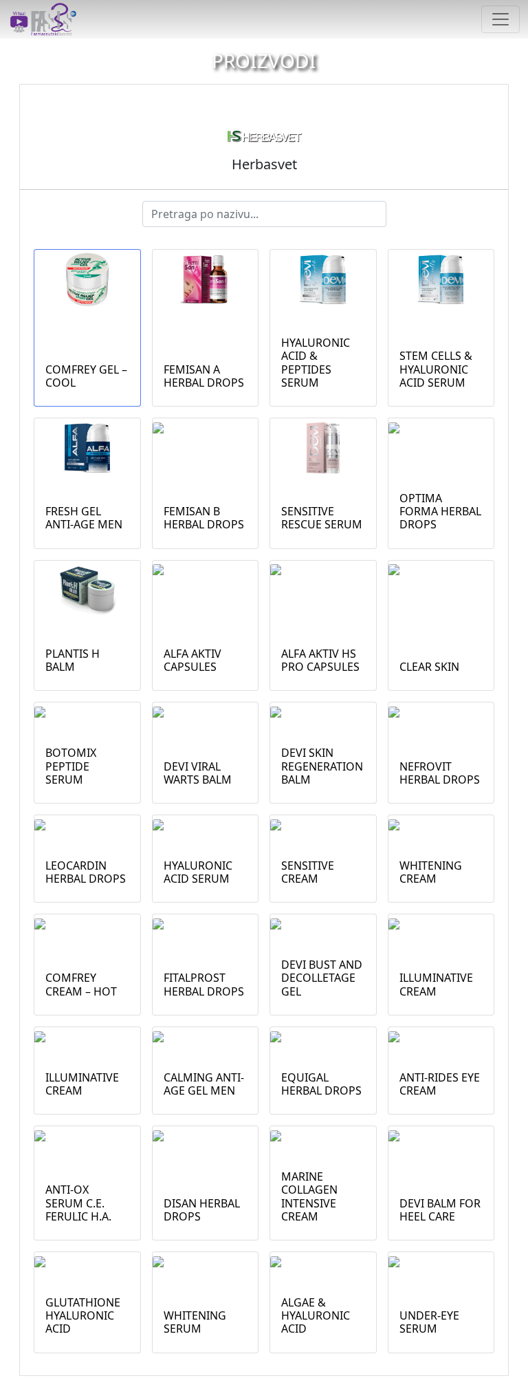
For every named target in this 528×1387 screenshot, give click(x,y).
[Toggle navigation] (500, 19)
